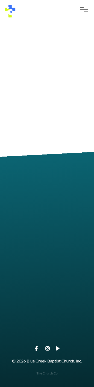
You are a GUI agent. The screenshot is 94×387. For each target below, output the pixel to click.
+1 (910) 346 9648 (46, 251)
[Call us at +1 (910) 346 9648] (47, 221)
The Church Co (47, 373)
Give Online (47, 339)
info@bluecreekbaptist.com (47, 206)
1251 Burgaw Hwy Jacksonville (47, 295)
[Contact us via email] (47, 177)
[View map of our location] (47, 266)
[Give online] (47, 310)
